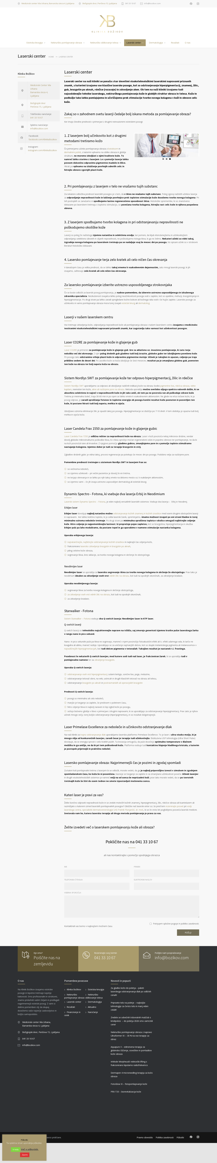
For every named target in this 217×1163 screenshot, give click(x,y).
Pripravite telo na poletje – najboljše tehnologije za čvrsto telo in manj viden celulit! (129, 1006)
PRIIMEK (137, 867)
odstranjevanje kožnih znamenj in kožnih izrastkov (137, 513)
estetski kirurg (128, 303)
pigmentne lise (167, 385)
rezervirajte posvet (174, 806)
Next (203, 149)
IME (65, 867)
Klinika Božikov (74, 989)
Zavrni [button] (25, 1154)
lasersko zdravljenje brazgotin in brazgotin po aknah (105, 546)
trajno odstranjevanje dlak (93, 734)
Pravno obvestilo (145, 1137)
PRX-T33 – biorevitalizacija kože (126, 1091)
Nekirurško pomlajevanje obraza (66, 42)
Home (51, 57)
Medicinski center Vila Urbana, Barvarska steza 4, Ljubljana (48, 3)
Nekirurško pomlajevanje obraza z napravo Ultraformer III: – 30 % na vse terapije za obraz (131, 1036)
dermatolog (144, 303)
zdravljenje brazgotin (104, 659)
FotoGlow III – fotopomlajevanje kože (129, 1084)
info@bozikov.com (152, 4)
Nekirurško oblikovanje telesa (104, 42)
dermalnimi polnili (72, 152)
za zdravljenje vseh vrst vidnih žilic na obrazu (88, 594)
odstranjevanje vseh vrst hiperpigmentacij (87, 674)
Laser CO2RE (70, 350)
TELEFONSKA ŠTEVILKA (73, 879)
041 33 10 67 (130, 4)
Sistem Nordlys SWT (74, 385)
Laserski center (133, 42)
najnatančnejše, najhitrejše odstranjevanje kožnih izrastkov (95, 542)
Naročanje (93, 1012)
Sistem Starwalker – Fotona (77, 618)
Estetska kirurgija (34, 42)
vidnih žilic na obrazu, (119, 575)
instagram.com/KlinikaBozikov (42, 150)
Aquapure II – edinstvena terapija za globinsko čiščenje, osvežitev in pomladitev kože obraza (131, 1050)
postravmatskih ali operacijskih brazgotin (123, 682)
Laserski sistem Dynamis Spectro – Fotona (84, 501)
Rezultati (175, 42)
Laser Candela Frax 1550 (76, 436)
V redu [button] (16, 1149)
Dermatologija (156, 42)
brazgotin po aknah (91, 682)
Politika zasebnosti (165, 1137)
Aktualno (92, 1007)
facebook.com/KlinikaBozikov (43, 139)
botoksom (113, 148)
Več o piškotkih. (30, 1149)
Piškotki (180, 1137)
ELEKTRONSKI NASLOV (143, 879)
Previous (130, 149)
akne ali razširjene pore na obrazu (108, 389)
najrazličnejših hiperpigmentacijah (80, 648)
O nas (187, 42)
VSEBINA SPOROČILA (72, 892)
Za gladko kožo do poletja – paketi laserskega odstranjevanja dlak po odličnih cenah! (131, 991)
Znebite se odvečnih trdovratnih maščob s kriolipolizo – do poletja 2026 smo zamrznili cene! (132, 1021)
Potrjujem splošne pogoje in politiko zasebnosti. (176, 923)
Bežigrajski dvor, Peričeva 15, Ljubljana (100, 3)
